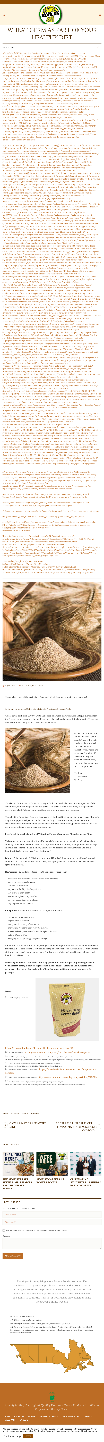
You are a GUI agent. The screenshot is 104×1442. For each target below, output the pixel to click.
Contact (87, 1416)
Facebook (15, 1113)
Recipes (31, 1416)
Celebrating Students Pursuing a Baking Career (86, 1182)
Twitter (25, 1113)
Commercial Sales (48, 1416)
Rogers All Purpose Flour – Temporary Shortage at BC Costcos (75, 1127)
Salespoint (10, 1420)
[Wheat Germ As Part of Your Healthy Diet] (52, 631)
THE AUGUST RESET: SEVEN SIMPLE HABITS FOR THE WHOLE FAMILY (17, 1184)
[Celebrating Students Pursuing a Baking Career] (86, 1164)
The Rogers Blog (70, 1416)
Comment (6, 1236)
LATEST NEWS (38, 685)
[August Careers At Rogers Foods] (52, 1164)
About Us (19, 1416)
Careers (24, 1420)
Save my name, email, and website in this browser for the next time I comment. (37, 1230)
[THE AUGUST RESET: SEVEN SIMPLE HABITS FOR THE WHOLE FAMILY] (18, 1164)
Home (7, 1416)
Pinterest (35, 1113)
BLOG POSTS (25, 685)
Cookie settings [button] (12, 1436)
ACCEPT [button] (27, 1436)
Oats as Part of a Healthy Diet (27, 1125)
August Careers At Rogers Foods (50, 1181)
